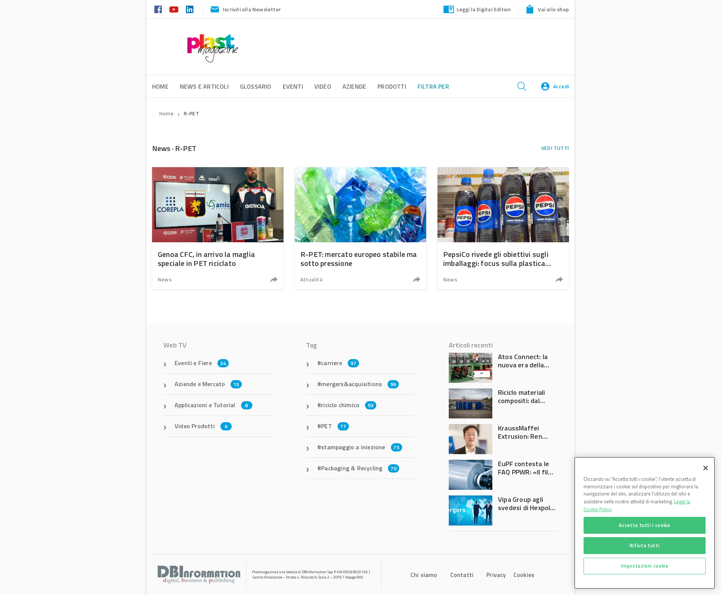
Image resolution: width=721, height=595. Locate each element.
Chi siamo (423, 574)
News (165, 279)
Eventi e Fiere (200, 362)
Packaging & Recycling (359, 468)
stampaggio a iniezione (360, 447)
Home (166, 113)
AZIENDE (354, 86)
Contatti (462, 574)
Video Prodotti (201, 425)
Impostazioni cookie (644, 565)
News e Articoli (204, 86)
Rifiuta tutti (645, 545)
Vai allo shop (553, 9)
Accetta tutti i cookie (644, 525)
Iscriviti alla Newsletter (252, 9)
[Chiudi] (705, 468)
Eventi (293, 86)
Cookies (523, 574)
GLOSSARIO (256, 86)
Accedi (561, 86)
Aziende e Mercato (207, 383)
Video (322, 86)
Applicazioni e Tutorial (211, 404)
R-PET (191, 113)
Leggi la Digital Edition (484, 9)
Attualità (311, 279)
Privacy (496, 574)
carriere (338, 362)
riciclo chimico (347, 404)
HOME (160, 86)
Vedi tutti (555, 148)
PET (333, 425)
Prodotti (391, 86)
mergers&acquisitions (358, 383)
